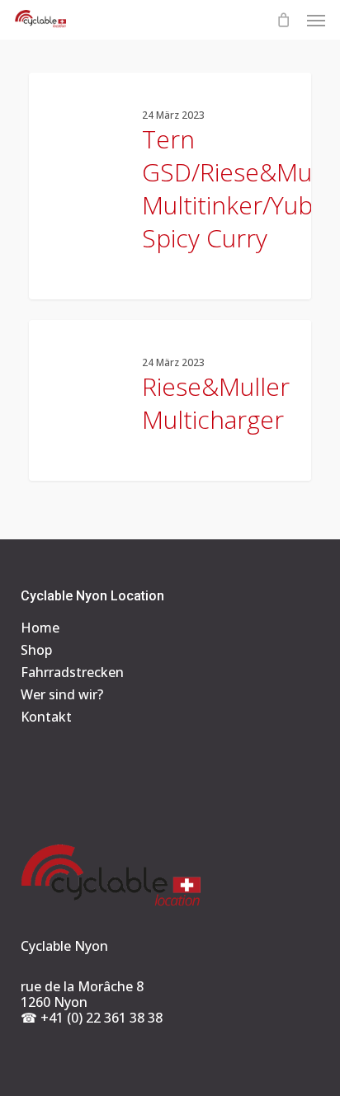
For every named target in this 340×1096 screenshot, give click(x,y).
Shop (36, 650)
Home (40, 628)
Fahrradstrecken (72, 672)
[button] (316, 20)
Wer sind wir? (62, 695)
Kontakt (46, 717)
